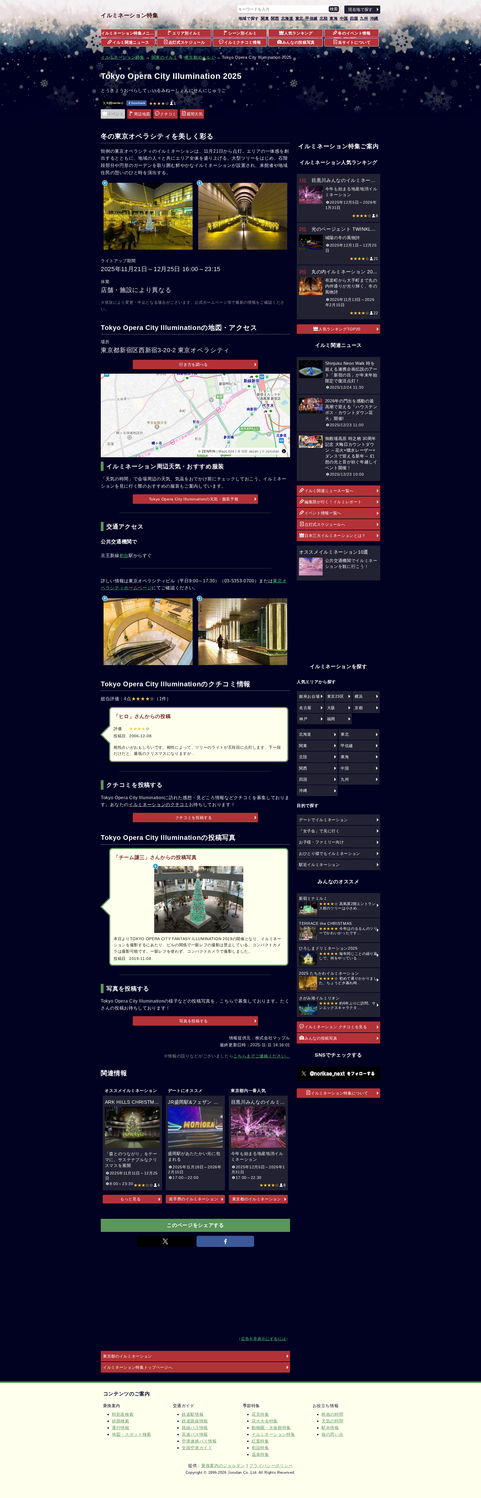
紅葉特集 (260, 1441)
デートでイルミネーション (323, 820)
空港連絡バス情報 (199, 1441)
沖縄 (374, 18)
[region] (195, 415)
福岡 (331, 719)
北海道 (287, 18)
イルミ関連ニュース (130, 42)
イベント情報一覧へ (323, 513)
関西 (275, 18)
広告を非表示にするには (263, 1339)
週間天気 (194, 114)
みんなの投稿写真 (298, 42)
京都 (359, 708)
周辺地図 (142, 114)
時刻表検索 (123, 1414)
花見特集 (260, 1414)
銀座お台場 (309, 696)
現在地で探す (360, 9)
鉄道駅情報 (192, 1414)
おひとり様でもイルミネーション (329, 853)
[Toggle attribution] (284, 451)
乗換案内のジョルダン (223, 1465)
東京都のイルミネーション (256, 1199)
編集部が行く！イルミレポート (333, 502)
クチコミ (168, 114)
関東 (265, 18)
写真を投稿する (193, 1021)
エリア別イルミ (186, 33)
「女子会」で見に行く (319, 831)
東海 (334, 18)
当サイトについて (354, 42)
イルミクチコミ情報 (242, 42)
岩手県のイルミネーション (193, 1199)
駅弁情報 (330, 1427)
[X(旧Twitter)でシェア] (165, 1241)
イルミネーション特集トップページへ (137, 1367)
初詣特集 (260, 1447)
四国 (354, 18)
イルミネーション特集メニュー (128, 33)
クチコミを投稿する (193, 817)
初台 (124, 555)
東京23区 (335, 696)
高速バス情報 (195, 1434)
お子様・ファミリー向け (321, 842)
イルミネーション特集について (339, 1093)
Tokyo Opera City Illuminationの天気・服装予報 (194, 499)
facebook (138, 102)
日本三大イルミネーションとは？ (335, 535)
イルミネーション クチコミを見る (336, 1027)
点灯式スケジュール (186, 42)
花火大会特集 (265, 1421)
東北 (299, 18)
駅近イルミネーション (319, 864)
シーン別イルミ (242, 33)
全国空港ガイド (197, 1447)
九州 (364, 18)
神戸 (303, 719)
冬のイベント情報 (354, 33)
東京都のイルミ (200, 57)
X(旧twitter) (114, 102)
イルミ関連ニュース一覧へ (329, 490)
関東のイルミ (164, 57)
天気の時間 (332, 1421)
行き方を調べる (193, 364)
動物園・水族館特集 (271, 1427)
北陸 (324, 18)
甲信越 (311, 18)
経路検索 (120, 1421)
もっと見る (130, 1199)
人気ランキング (298, 33)
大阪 (331, 708)
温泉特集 (260, 1454)
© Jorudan (270, 451)
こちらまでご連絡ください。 (261, 1056)
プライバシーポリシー (271, 1465)
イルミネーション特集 (129, 15)
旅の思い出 (332, 1434)
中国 (344, 18)
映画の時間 (332, 1414)
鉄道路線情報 (195, 1421)
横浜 (359, 696)
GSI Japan (250, 451)
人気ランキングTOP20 (339, 329)
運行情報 (120, 1427)
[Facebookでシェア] (225, 1241)
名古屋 (305, 708)
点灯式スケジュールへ (325, 524)
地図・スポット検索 (131, 1434)
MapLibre (226, 451)
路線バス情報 (195, 1427)
